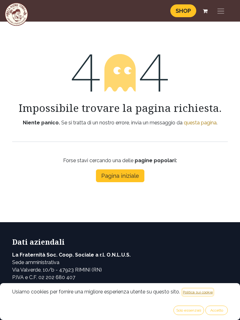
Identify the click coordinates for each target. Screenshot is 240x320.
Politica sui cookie (198, 292)
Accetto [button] (216, 310)
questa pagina (200, 123)
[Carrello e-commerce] (205, 11)
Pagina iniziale (120, 175)
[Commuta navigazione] (221, 10)
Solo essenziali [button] (188, 310)
